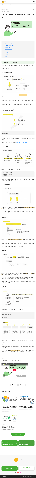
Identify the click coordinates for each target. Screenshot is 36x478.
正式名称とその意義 (8, 43)
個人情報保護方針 (4, 476)
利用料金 (6, 52)
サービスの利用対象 (8, 49)
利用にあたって (8, 50)
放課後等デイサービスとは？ (9, 42)
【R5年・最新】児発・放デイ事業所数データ (23, 142)
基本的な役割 (7, 47)
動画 (6, 56)
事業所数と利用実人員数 (9, 45)
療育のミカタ (4, 4)
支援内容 (6, 54)
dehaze (34, 1)
